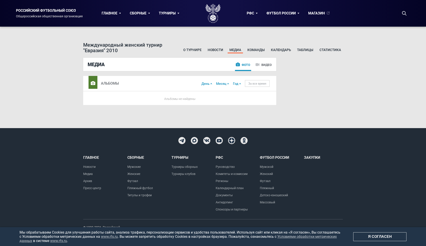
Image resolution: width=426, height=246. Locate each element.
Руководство (225, 167)
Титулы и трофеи (139, 195)
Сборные (138, 13)
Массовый (267, 202)
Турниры (167, 13)
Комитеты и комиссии (232, 174)
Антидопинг (224, 202)
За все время (257, 83)
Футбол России (281, 13)
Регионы (222, 181)
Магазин (316, 13)
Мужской (266, 167)
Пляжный (267, 188)
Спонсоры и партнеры (232, 209)
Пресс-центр (92, 188)
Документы (224, 195)
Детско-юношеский (274, 195)
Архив (87, 181)
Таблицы (305, 50)
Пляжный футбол (140, 188)
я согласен (380, 236)
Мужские (134, 167)
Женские (133, 174)
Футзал (132, 181)
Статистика (330, 50)
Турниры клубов (183, 174)
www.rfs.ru (109, 236)
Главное (109, 13)
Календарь (281, 50)
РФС (250, 13)
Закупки (312, 157)
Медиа (235, 50)
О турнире (192, 50)
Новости (215, 50)
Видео (266, 65)
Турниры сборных (185, 167)
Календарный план (230, 188)
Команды (256, 50)
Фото (246, 65)
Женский (266, 174)
